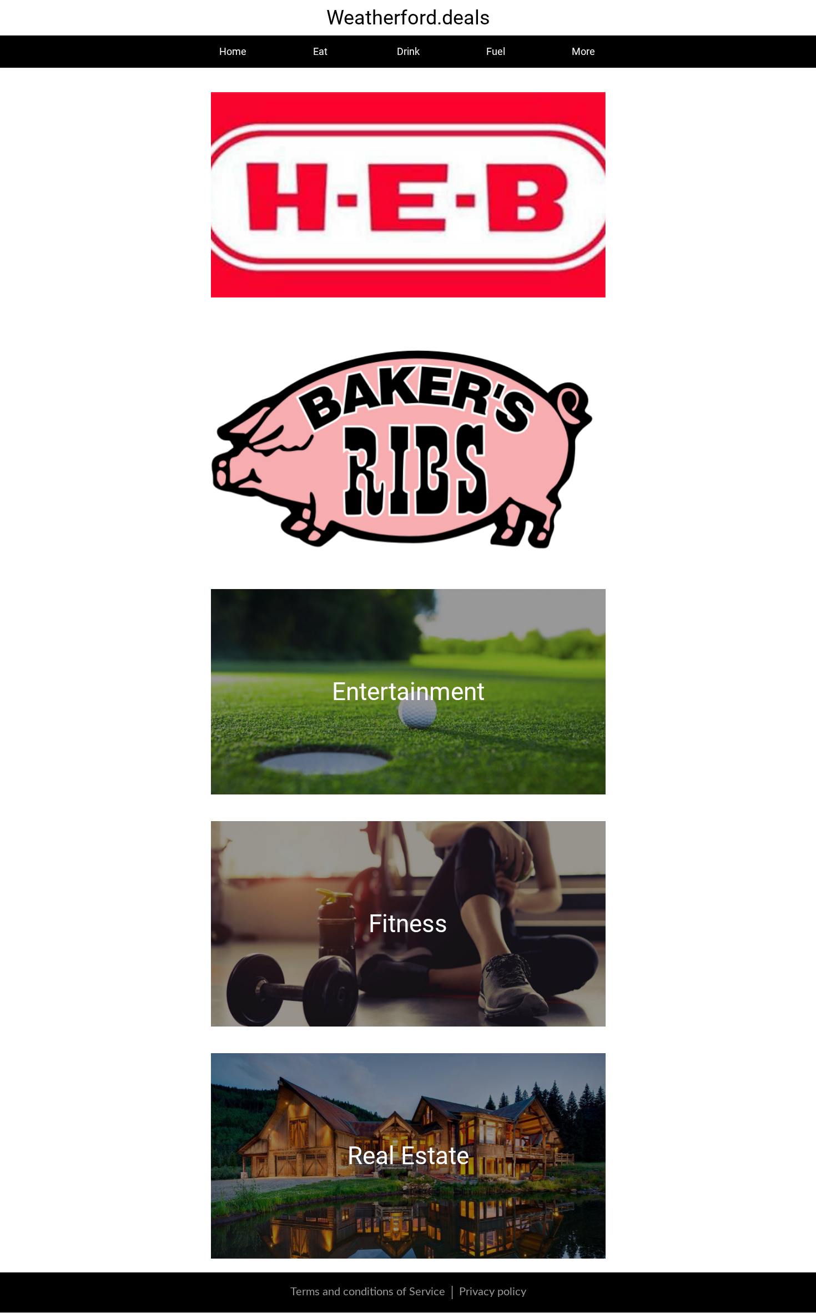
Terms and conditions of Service (367, 1291)
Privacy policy (492, 1291)
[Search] (793, 17)
